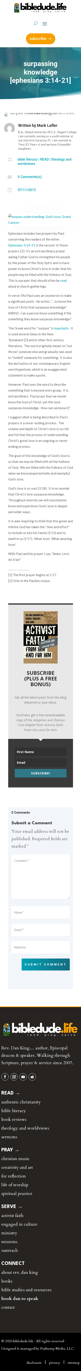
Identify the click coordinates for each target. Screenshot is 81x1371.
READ (44, 159)
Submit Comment (46, 964)
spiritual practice (16, 1193)
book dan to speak (19, 1298)
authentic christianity (21, 1102)
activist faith (12, 1215)
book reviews (13, 1119)
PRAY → (10, 1150)
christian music (15, 1159)
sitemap (74, 1362)
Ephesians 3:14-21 (21, 245)
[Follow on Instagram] (14, 1077)
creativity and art (17, 1167)
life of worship (14, 1185)
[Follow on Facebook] (5, 1077)
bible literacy (28, 159)
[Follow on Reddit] (32, 1077)
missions (9, 1242)
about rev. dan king (19, 1272)
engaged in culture (19, 1224)
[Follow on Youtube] (23, 1077)
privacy (54, 1362)
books (6, 1281)
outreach (9, 1250)
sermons (9, 1137)
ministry (9, 1233)
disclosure (34, 1362)
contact (8, 1307)
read (63, 280)
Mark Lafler (47, 125)
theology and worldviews (25, 1128)
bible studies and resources (26, 1290)
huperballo (61, 328)
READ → (10, 1093)
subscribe (37, 39)
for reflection (13, 1176)
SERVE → (12, 1206)
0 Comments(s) (30, 177)
